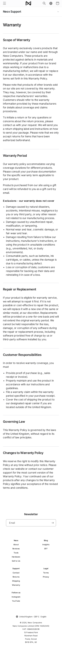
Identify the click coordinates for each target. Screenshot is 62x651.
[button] (4, 3)
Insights (46, 544)
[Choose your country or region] (51, 3)
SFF (46, 548)
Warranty (16, 585)
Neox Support (12, 11)
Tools (16, 553)
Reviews (16, 548)
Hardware (16, 557)
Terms (46, 573)
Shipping (16, 581)
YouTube (16, 601)
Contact (16, 573)
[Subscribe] (52, 522)
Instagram (16, 597)
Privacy (46, 577)
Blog (46, 540)
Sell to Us (16, 561)
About (16, 544)
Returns (16, 577)
